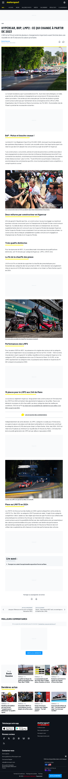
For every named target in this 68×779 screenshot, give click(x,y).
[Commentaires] (64, 42)
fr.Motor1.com (41, 727)
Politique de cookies (31, 773)
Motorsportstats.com (43, 736)
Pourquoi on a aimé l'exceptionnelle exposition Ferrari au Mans (27, 564)
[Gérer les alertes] (36, 599)
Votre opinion (5, 753)
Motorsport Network (30, 776)
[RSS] (4, 743)
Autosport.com (42, 733)
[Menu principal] (3, 2)
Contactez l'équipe (7, 759)
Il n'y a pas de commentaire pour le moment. (34, 624)
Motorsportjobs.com (43, 730)
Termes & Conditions (19, 773)
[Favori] (59, 42)
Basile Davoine (5, 41)
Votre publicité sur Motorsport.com (11, 756)
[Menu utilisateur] (64, 2)
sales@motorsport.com (8, 762)
